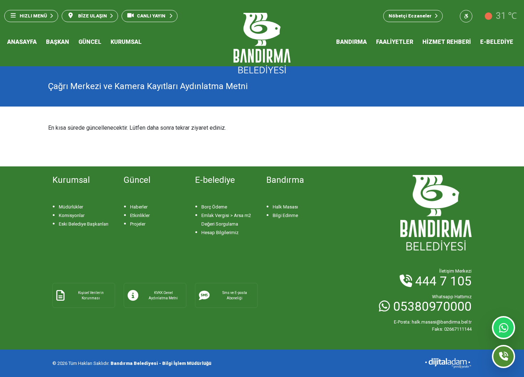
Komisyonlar (71, 215)
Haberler (139, 207)
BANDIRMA (351, 41)
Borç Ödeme (214, 207)
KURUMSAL (126, 41)
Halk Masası (285, 207)
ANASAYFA (22, 41)
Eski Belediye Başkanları (83, 224)
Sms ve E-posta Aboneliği (234, 295)
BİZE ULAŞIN (92, 16)
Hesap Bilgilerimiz (219, 232)
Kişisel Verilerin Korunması (91, 295)
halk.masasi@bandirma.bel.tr (433, 322)
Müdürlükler (71, 207)
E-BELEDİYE (496, 41)
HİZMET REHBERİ (446, 41)
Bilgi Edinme (285, 215)
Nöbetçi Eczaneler (410, 16)
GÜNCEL (89, 41)
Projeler (137, 224)
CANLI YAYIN (151, 16)
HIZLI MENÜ (33, 16)
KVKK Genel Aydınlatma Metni (163, 295)
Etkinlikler (140, 215)
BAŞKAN (57, 41)
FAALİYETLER (394, 41)
